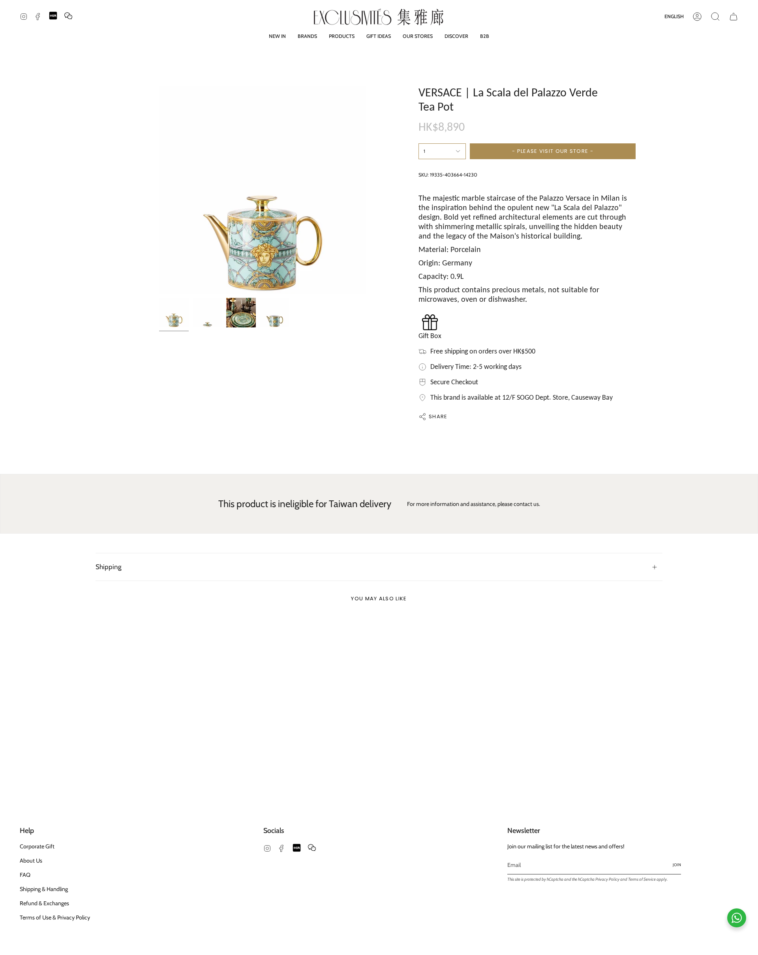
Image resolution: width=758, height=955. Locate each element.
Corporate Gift (37, 846)
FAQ (25, 874)
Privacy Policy (607, 879)
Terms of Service (642, 879)
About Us (31, 860)
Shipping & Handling (44, 889)
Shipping (109, 566)
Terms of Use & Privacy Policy (55, 917)
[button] (307, 36)
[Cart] (733, 16)
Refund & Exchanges (44, 903)
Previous (159, 190)
